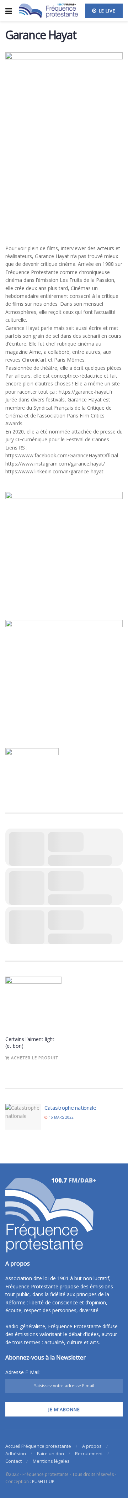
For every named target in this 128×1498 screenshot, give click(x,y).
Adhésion (15, 1453)
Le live (106, 10)
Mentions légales (51, 1461)
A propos (92, 1446)
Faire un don (50, 1453)
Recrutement (89, 1453)
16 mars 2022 (61, 1117)
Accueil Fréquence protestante (38, 1446)
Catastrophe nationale (70, 1107)
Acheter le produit (34, 1057)
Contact (13, 1461)
